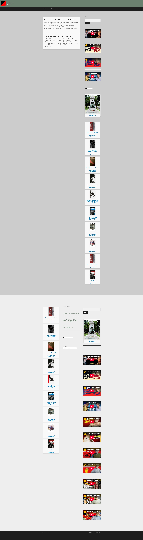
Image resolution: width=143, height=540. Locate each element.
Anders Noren (94, 532)
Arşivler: (64, 336)
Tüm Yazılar (45, 8)
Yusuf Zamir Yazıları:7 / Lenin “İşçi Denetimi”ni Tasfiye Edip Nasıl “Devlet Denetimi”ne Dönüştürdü (70, 320)
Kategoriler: (65, 346)
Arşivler (86, 86)
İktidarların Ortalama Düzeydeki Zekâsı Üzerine (70, 324)
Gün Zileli (10, 2)
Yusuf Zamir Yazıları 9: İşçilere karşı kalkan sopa (60, 20)
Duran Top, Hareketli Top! (68, 327)
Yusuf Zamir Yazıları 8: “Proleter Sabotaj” (57, 36)
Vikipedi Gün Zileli (54, 8)
